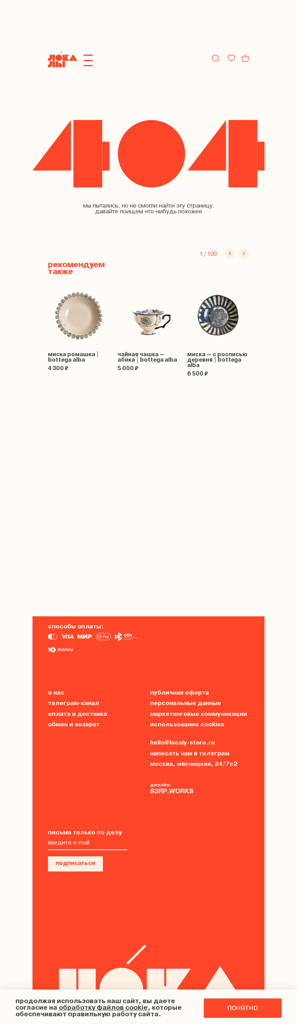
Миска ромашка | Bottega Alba (73, 357)
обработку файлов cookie (103, 1008)
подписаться (75, 863)
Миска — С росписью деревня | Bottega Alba (217, 360)
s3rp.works (171, 791)
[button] (229, 253)
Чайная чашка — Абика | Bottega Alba (147, 357)
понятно (242, 1008)
